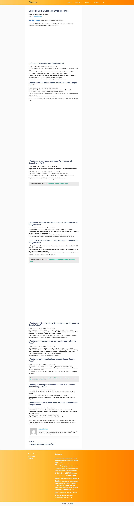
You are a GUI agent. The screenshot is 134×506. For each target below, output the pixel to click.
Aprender (87, 2)
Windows (96, 2)
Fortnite (57, 470)
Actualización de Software (60, 458)
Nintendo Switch (65, 481)
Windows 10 (59, 498)
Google (38, 20)
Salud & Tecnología (63, 487)
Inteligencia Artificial (60, 478)
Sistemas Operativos (72, 487)
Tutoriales (74, 492)
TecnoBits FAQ (69, 490)
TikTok (68, 492)
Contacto (30, 458)
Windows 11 (68, 498)
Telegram (64, 492)
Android (67, 458)
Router (56, 487)
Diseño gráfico (69, 466)
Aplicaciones (60, 460)
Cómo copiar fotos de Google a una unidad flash (42, 444)
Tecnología (58, 492)
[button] (103, 2)
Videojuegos (61, 495)
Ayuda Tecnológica (66, 462)
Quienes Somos (32, 454)
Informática (71, 476)
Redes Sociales (70, 485)
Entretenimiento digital (73, 468)
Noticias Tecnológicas (74, 481)
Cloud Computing (68, 465)
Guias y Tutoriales (72, 470)
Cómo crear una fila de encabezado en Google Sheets (43, 443)
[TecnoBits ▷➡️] (33, 2)
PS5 (69, 483)
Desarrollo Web (62, 466)
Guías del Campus (64, 473)
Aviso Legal (31, 456)
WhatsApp (70, 495)
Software (58, 490)
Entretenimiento (64, 468)
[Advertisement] (54, 38)
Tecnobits (31, 20)
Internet (67, 478)
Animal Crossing (73, 458)
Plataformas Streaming (61, 483)
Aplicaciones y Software (72, 460)
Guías (68, 2)
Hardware (62, 476)
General (61, 470)
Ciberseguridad (60, 465)
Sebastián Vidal (37, 16)
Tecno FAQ (77, 2)
